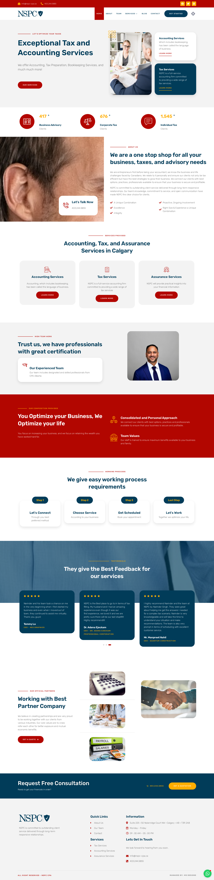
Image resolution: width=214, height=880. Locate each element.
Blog (144, 14)
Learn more (165, 53)
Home (99, 14)
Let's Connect (40, 513)
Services (130, 14)
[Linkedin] (194, 3)
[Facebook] (182, 3)
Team (119, 14)
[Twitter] (188, 3)
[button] (104, 644)
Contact (155, 14)
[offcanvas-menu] (193, 14)
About (109, 14)
